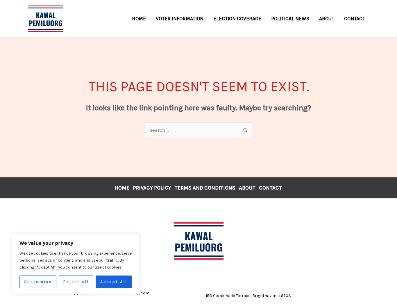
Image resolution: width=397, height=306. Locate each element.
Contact (270, 188)
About (247, 188)
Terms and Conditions (205, 188)
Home (122, 188)
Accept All (113, 281)
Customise (38, 281)
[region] (76, 263)
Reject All (76, 281)
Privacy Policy (152, 188)
